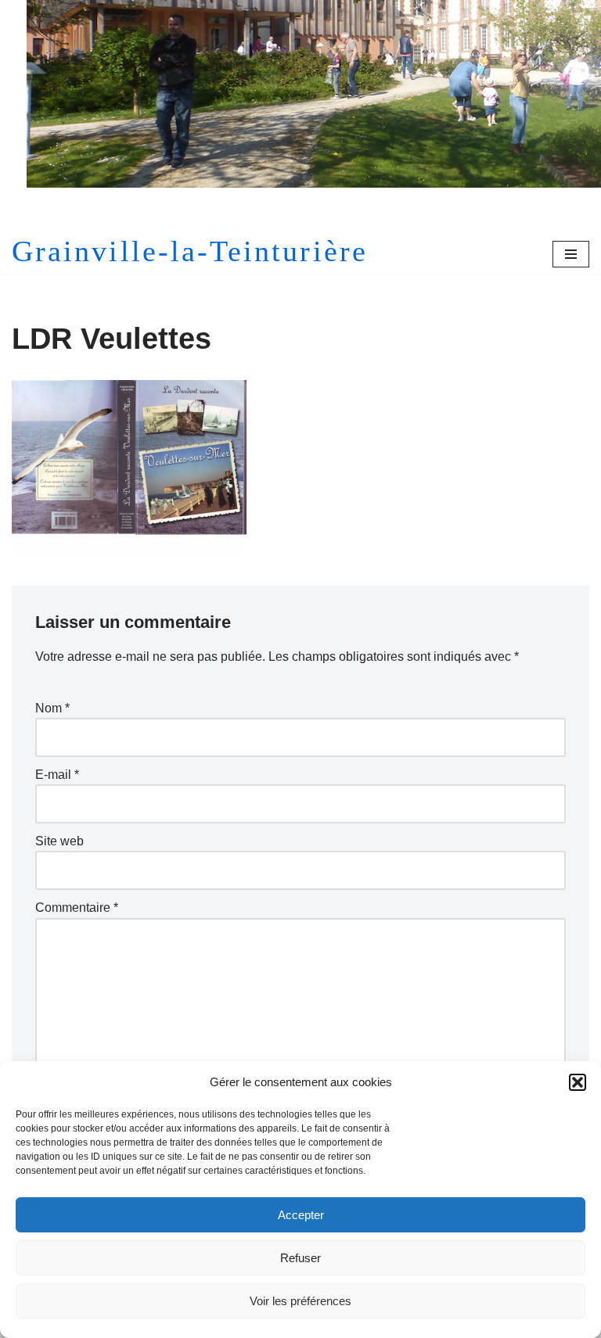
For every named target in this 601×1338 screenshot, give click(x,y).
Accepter (301, 1214)
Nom (52, 708)
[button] (577, 1082)
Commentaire (76, 907)
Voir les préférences (300, 1301)
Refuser (300, 1257)
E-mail (57, 774)
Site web (59, 841)
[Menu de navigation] (570, 254)
